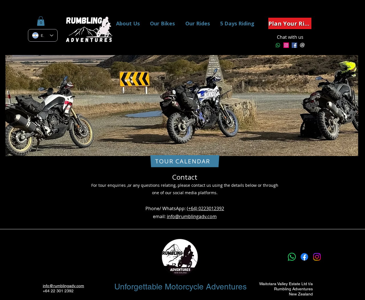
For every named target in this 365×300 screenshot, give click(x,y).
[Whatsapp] (278, 45)
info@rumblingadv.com (192, 216)
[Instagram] (286, 45)
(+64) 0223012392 (205, 208)
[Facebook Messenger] (294, 45)
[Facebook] (304, 257)
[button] (41, 21)
